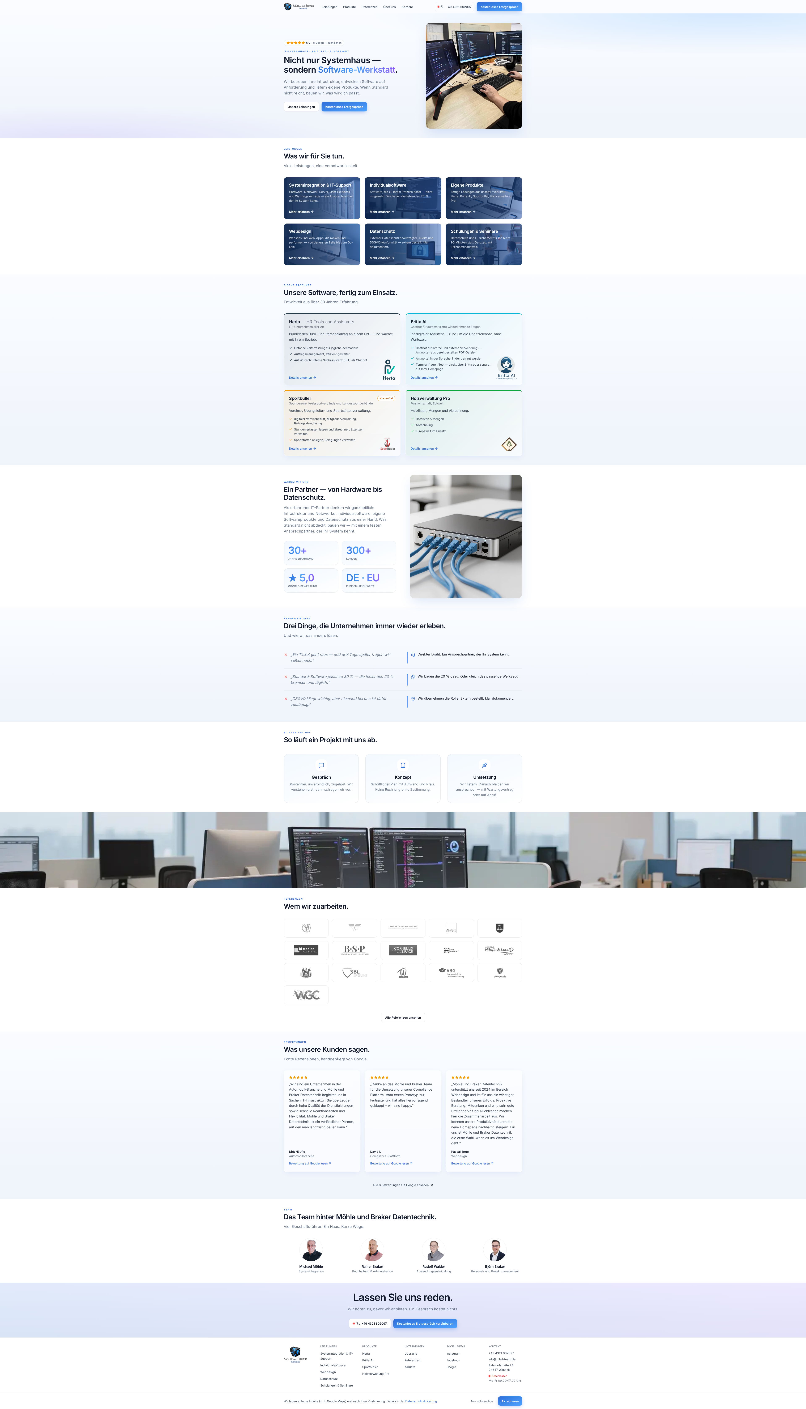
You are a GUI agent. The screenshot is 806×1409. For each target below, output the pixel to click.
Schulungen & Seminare (336, 1385)
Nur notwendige (482, 1401)
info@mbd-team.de (502, 1359)
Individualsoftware (332, 1365)
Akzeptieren (510, 1401)
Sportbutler (370, 1367)
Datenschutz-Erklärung (421, 1401)
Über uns (389, 7)
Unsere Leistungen (301, 107)
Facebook (453, 1360)
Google (451, 1367)
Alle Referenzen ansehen (403, 1017)
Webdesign (328, 1372)
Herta (366, 1353)
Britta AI (367, 1360)
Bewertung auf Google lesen (308, 1163)
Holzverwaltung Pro (375, 1373)
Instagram (453, 1353)
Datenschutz (329, 1378)
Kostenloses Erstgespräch (499, 7)
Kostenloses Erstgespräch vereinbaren (425, 1323)
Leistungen (329, 7)
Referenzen (369, 7)
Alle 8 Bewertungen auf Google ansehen (401, 1185)
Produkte (349, 7)
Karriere (407, 7)
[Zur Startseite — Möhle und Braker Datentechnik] (299, 7)
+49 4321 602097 (374, 1323)
